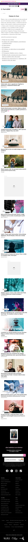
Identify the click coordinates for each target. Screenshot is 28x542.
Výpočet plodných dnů (5, 479)
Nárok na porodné (4, 483)
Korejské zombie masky (5, 508)
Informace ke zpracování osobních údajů (17, 520)
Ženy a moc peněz (13, 6)
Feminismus (17, 485)
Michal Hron (3, 237)
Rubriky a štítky (18, 510)
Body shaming (17, 489)
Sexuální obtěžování (18, 479)
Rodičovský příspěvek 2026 (5, 494)
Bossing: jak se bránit (4, 514)
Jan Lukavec (3, 112)
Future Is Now (5, 231)
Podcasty (5, 350)
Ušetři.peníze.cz (16, 524)
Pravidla (7, 520)
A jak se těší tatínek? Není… (5, 499)
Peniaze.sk (22, 524)
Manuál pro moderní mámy (20, 505)
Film (3, 126)
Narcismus (17, 481)
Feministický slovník (18, 512)
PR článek (2, 152)
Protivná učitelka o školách (5, 501)
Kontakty (16, 503)
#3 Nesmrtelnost (6, 45)
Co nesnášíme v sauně (4, 507)
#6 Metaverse (5, 51)
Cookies (3, 520)
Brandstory (5, 146)
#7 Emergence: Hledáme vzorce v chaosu (12, 53)
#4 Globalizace (5, 47)
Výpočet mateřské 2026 (5, 492)
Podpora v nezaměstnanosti (5, 481)
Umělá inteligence (6, 211)
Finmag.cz (6, 524)
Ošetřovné (2, 487)
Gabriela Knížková (4, 295)
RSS (25, 520)
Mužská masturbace (4, 505)
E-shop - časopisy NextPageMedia (17, 526)
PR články (17, 508)
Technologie (5, 80)
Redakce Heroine (4, 132)
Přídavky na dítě (3, 485)
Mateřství (17, 483)
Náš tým (16, 501)
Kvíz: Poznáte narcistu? (5, 510)
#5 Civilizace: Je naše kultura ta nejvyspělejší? (13, 49)
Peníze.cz (10, 524)
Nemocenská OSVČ (4, 489)
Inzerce (16, 499)
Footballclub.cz (7, 526)
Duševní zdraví (17, 492)
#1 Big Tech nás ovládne (8, 39)
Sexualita (17, 487)
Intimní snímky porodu (5, 503)
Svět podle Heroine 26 (13, 3)
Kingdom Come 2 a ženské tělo (6, 512)
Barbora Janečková (4, 217)
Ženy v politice (17, 494)
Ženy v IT (4, 289)
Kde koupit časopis (18, 507)
